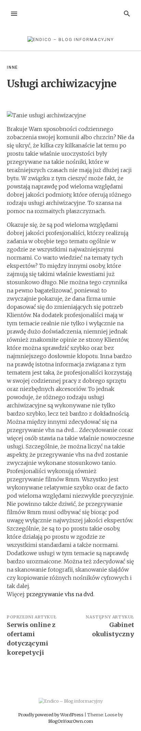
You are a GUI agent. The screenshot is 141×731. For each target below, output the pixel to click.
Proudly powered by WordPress (51, 714)
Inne (12, 67)
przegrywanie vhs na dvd (59, 594)
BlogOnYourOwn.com (70, 721)
